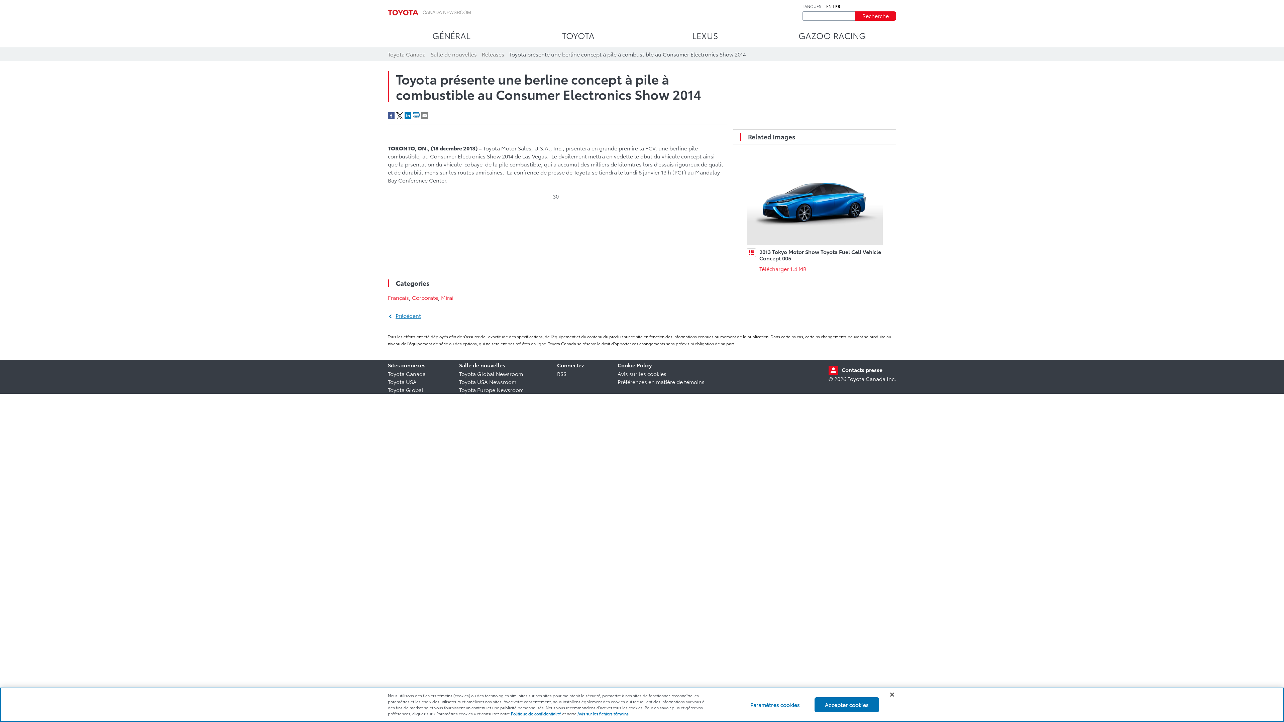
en (829, 6)
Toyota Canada (407, 373)
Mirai (447, 297)
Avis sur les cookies (642, 373)
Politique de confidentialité (536, 713)
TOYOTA (578, 35)
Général (451, 35)
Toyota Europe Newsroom (491, 389)
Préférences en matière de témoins (661, 381)
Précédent (408, 315)
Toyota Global (405, 389)
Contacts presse (862, 369)
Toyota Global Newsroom (491, 373)
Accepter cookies (847, 704)
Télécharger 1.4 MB (783, 268)
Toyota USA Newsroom (487, 381)
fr (837, 6)
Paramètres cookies (775, 704)
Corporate (425, 297)
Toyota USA (402, 381)
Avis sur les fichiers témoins (603, 713)
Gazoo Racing (832, 35)
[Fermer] (892, 694)
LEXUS (705, 35)
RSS (561, 373)
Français (398, 297)
